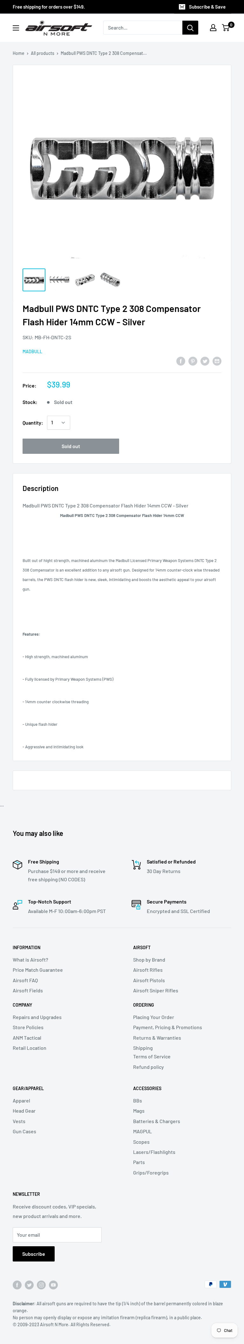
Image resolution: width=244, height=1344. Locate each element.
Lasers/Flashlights (154, 1152)
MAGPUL (142, 1131)
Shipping (143, 1048)
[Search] (190, 28)
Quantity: (33, 423)
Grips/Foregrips (151, 1172)
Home (18, 53)
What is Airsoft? (30, 960)
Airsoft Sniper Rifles (155, 990)
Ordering (143, 1005)
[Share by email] (217, 361)
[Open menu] (16, 28)
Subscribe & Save (207, 7)
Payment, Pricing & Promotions (167, 1027)
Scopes (141, 1142)
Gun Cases (24, 1131)
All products (42, 53)
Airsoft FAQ (25, 980)
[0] (226, 27)
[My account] (213, 27)
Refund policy (148, 1067)
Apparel (21, 1100)
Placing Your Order (153, 1017)
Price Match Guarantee (38, 970)
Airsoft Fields (28, 990)
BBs (137, 1100)
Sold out (71, 446)
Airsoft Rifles (148, 970)
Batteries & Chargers (156, 1121)
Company (22, 1005)
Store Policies (28, 1027)
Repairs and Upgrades (37, 1017)
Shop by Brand (149, 960)
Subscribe (33, 1254)
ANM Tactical (27, 1038)
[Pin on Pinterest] (192, 361)
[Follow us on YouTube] (53, 1285)
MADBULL (32, 351)
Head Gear (24, 1111)
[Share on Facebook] (180, 361)
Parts (139, 1162)
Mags (139, 1111)
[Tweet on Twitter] (204, 361)
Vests (19, 1121)
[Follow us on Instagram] (41, 1285)
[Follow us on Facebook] (17, 1285)
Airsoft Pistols (149, 980)
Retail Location (29, 1048)
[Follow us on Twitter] (29, 1285)
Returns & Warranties (157, 1038)
